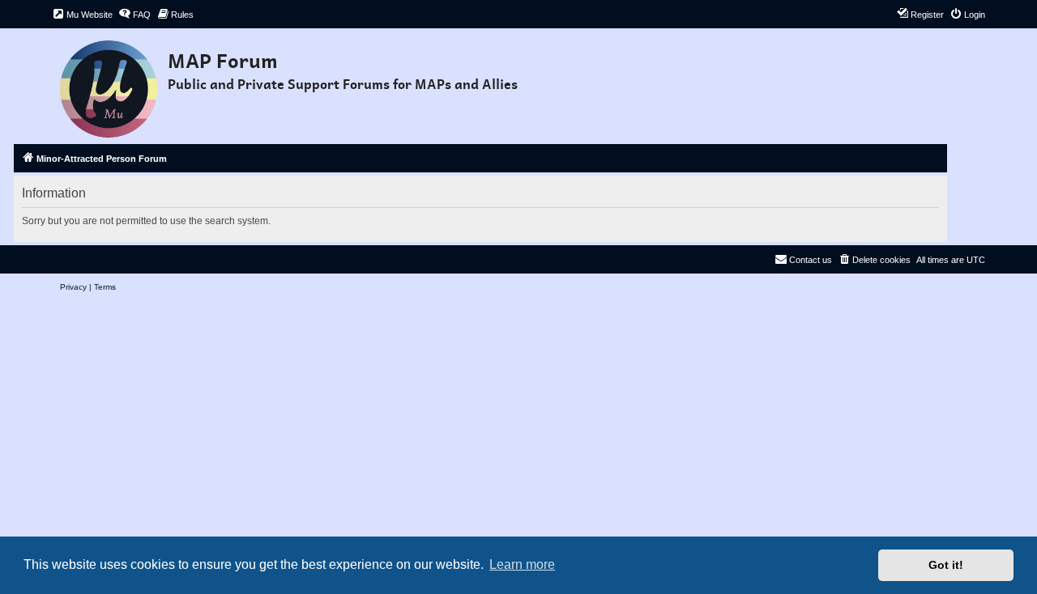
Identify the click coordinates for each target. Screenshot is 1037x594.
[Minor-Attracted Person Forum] (110, 84)
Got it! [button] (945, 564)
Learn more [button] (522, 564)
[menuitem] (82, 14)
